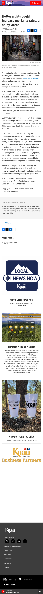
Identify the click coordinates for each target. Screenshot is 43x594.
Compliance (8, 563)
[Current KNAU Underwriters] (21, 455)
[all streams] (40, 591)
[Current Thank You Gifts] (21, 406)
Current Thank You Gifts (21, 436)
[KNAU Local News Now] (21, 275)
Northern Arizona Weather (21, 346)
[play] (3, 591)
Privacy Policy (8, 550)
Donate (36, 3)
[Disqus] (21, 495)
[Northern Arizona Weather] (21, 327)
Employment (8, 559)
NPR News (7, 223)
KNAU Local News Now (21, 299)
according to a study (30, 78)
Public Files (7, 554)
